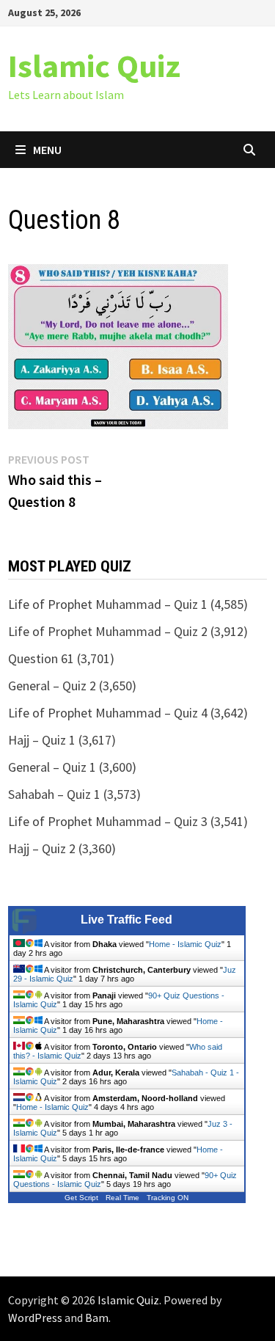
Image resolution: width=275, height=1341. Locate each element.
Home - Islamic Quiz (185, 944)
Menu (47, 149)
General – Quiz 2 (52, 685)
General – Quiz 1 (52, 767)
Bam (97, 1317)
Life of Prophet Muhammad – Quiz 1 (108, 604)
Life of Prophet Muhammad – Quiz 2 (108, 631)
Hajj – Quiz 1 (42, 739)
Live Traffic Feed (126, 919)
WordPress (35, 1317)
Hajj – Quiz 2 (42, 848)
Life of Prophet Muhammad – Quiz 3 (108, 821)
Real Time (122, 1198)
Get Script (81, 1198)
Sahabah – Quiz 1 (54, 794)
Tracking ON (167, 1198)
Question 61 (41, 658)
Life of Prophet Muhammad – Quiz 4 (108, 712)
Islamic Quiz (94, 65)
